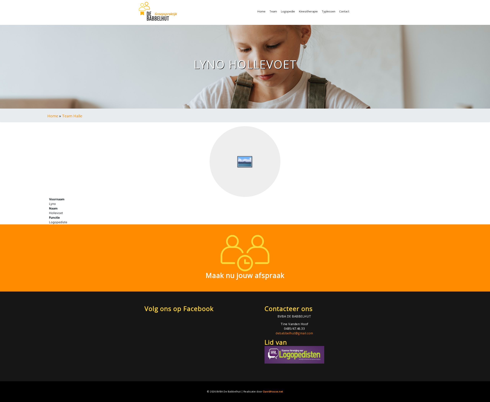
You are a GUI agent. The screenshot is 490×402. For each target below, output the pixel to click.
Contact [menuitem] (344, 11)
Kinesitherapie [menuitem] (308, 11)
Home (52, 116)
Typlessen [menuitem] (328, 11)
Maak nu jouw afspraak (245, 275)
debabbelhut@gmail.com (294, 333)
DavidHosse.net (273, 391)
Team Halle (72, 116)
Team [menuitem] (273, 11)
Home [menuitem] (261, 11)
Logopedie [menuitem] (288, 11)
